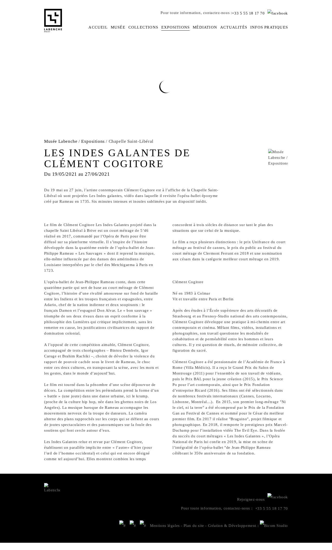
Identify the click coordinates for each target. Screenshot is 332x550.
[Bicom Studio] (274, 525)
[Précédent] (3, 336)
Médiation (205, 27)
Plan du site (194, 526)
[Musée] (133, 525)
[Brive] (122, 525)
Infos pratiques (269, 27)
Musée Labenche (60, 141)
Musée (118, 27)
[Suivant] (329, 336)
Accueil (97, 27)
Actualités (233, 27)
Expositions (175, 27)
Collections (143, 27)
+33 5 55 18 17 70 (248, 13)
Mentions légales (165, 526)
